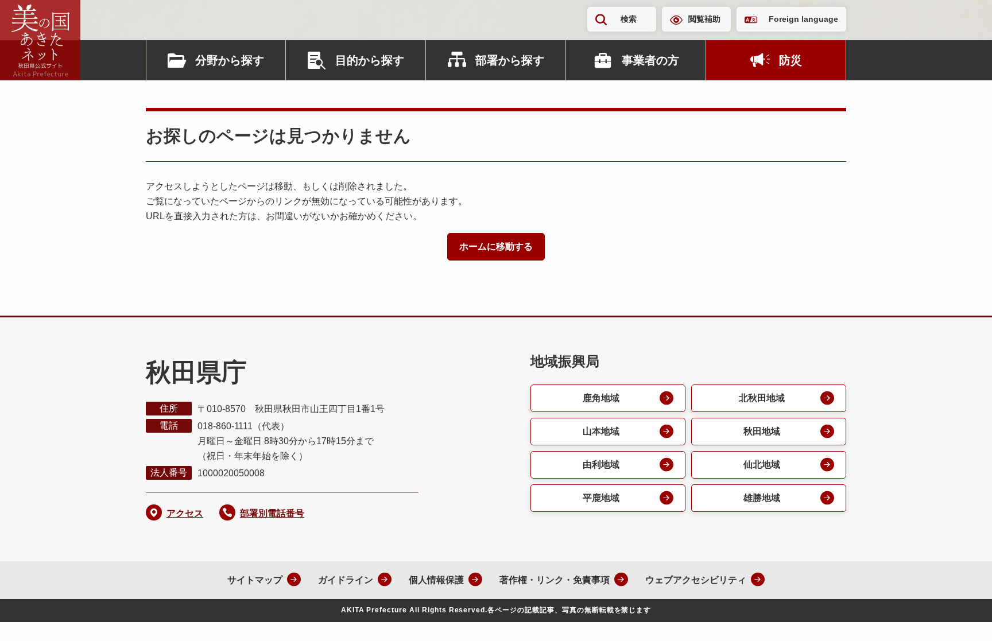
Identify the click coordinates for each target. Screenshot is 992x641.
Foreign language (803, 19)
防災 (790, 60)
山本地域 (601, 431)
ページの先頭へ (960, 617)
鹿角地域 (601, 398)
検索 (629, 19)
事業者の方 (650, 60)
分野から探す (229, 60)
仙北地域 (761, 464)
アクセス (184, 513)
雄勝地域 (761, 498)
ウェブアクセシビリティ (695, 580)
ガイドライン (345, 580)
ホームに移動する (496, 246)
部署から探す (509, 60)
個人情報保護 (436, 580)
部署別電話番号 (272, 513)
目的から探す (369, 60)
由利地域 (601, 464)
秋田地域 (761, 431)
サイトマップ (254, 580)
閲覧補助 (704, 19)
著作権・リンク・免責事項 (554, 580)
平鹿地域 (601, 498)
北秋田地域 (762, 398)
